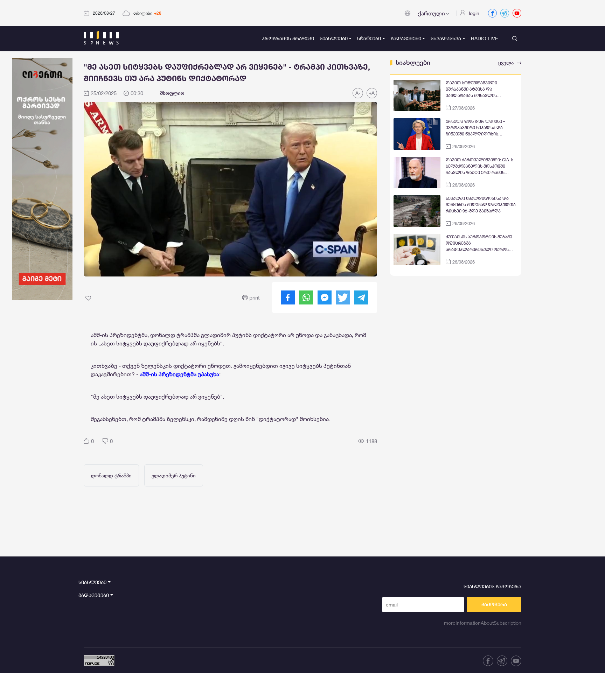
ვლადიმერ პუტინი (174, 475)
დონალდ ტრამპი (111, 475)
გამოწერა (494, 604)
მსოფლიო (172, 93)
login (474, 13)
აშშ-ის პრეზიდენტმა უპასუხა (179, 374)
